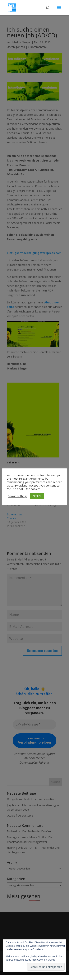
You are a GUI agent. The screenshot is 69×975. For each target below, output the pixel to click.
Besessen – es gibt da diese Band (46, 495)
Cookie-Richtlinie (46, 959)
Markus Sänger (21, 42)
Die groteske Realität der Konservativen (31, 799)
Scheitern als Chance (15, 516)
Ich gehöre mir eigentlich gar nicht (18, 495)
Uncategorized (16, 47)
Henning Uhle (15, 847)
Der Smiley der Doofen (36, 831)
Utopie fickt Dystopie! (20, 815)
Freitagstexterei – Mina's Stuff (25, 837)
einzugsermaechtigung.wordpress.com (34, 253)
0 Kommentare (37, 47)
